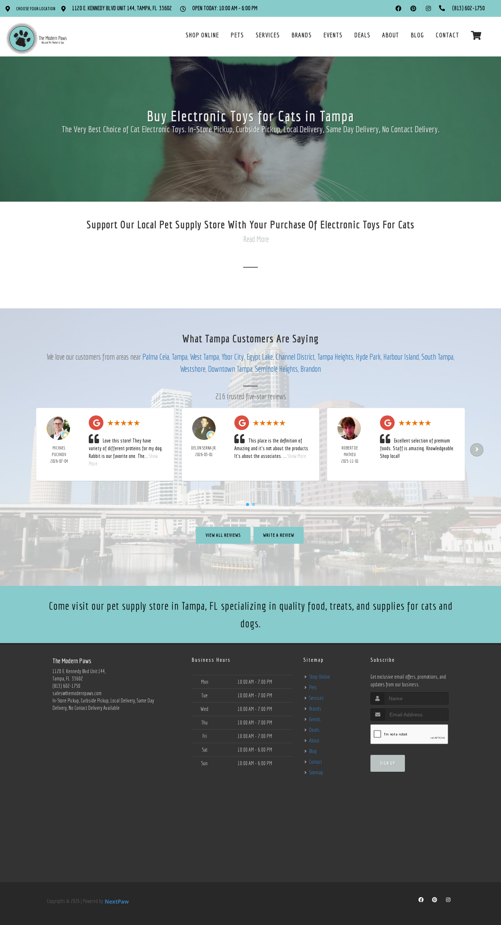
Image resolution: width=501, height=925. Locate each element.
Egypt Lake (259, 356)
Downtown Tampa (230, 368)
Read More (256, 238)
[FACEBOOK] (398, 8)
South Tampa (437, 356)
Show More (297, 456)
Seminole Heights (276, 368)
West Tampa (204, 356)
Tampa (179, 356)
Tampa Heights (335, 356)
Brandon (310, 368)
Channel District (295, 356)
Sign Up (387, 763)
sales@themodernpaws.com (77, 693)
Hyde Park (368, 356)
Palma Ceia (155, 356)
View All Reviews (223, 535)
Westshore (192, 368)
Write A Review (278, 535)
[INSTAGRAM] (428, 8)
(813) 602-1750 (66, 686)
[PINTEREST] (413, 8)
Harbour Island (401, 356)
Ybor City (233, 356)
